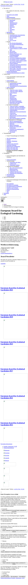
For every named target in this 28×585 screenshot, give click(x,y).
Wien (11, 31)
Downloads (12, 132)
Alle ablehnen (22, 576)
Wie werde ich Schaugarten (16, 167)
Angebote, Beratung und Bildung (17, 107)
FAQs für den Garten (15, 103)
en (4, 218)
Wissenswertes (13, 98)
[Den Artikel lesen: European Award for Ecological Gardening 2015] (16, 419)
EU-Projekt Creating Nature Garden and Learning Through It (18, 61)
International (9, 32)
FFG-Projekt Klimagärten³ (16, 43)
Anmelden (3, 263)
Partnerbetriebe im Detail (15, 83)
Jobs (8, 191)
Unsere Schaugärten (11, 159)
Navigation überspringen (6, 5)
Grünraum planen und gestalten (17, 109)
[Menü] (2, 201)
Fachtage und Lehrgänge (12, 143)
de (4, 217)
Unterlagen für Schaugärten (16, 173)
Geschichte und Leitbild (12, 14)
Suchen (2, 198)
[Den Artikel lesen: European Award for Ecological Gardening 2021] (16, 392)
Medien (4, 561)
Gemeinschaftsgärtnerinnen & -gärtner (16, 72)
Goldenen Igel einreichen (15, 171)
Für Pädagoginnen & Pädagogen (14, 186)
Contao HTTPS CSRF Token (9, 513)
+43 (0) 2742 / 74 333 (19, 4)
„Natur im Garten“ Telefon (16, 90)
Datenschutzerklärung (9, 447)
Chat (3, 550)
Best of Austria (13, 37)
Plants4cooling (13, 52)
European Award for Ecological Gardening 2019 (13, 316)
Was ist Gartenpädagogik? (16, 121)
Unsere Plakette (10, 80)
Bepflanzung (13, 117)
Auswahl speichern (5, 576)
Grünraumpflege (13, 110)
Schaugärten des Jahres (15, 162)
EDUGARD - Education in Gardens (18, 68)
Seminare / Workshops (12, 141)
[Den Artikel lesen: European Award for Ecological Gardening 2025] (16, 284)
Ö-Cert (11, 39)
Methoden (12, 123)
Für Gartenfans (10, 183)
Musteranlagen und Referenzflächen (18, 115)
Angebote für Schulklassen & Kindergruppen (16, 130)
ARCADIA (12, 51)
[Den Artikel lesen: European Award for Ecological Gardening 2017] (16, 365)
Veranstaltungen (10, 174)
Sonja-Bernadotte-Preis (15, 36)
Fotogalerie (6, 193)
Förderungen (13, 113)
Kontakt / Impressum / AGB (10, 446)
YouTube (4, 573)
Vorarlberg (12, 29)
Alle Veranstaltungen (11, 138)
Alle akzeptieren (14, 576)
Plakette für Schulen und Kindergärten (15, 127)
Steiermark (12, 27)
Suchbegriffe (4, 197)
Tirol (11, 28)
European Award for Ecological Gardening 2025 (13, 289)
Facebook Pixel (6, 572)
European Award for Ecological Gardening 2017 (13, 370)
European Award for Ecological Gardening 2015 (13, 424)
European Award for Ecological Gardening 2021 (13, 397)
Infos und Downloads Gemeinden (18, 118)
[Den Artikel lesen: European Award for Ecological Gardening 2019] (16, 311)
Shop (5, 194)
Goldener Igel (13, 163)
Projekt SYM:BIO (14, 56)
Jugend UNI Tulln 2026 (12, 149)
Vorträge (9, 139)
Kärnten (11, 21)
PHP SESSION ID (6, 521)
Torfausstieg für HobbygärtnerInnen (18, 64)
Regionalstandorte (11, 17)
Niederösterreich (13, 22)
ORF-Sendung (13, 95)
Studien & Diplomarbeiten (13, 189)
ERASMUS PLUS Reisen (16, 47)
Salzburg (12, 25)
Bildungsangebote (14, 84)
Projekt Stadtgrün (14, 63)
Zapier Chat (5, 560)
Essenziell (4, 509)
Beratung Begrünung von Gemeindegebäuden (16, 54)
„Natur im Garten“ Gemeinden (17, 106)
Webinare (9, 142)
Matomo (4, 541)
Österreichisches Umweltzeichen (17, 35)
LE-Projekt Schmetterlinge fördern (18, 58)
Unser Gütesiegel (11, 87)
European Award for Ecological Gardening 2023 (13, 343)
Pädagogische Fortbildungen (16, 122)
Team (8, 16)
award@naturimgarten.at (6, 253)
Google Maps (5, 575)
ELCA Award (13, 40)
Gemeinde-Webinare (11, 145)
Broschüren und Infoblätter (16, 102)
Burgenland (12, 20)
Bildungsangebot (14, 169)
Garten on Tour (13, 114)
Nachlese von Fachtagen (12, 187)
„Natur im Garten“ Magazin (16, 91)
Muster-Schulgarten (14, 125)
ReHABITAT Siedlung (15, 70)
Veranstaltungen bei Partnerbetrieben (18, 86)
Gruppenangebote (11, 176)
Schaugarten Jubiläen (15, 165)
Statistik (4, 529)
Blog (11, 94)
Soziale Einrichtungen (12, 71)
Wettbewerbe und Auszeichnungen (18, 111)
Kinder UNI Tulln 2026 (12, 147)
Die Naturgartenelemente (15, 101)
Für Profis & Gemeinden (12, 185)
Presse (8, 190)
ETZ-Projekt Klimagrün (15, 66)
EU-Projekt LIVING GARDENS (18, 59)
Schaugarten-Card (14, 170)
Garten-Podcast (13, 92)
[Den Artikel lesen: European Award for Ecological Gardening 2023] (16, 338)
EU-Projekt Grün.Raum (15, 67)
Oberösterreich (13, 24)
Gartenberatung (13, 99)
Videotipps (12, 96)
